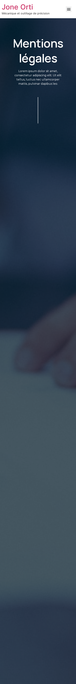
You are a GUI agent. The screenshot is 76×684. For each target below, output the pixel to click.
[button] (69, 9)
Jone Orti (17, 7)
